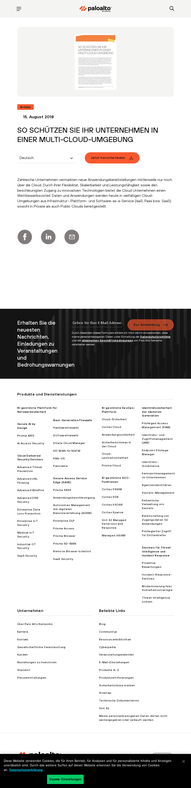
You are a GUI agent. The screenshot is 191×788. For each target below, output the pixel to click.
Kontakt (23, 639)
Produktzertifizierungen (116, 677)
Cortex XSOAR (112, 504)
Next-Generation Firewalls (72, 420)
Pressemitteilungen (31, 677)
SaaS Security (27, 555)
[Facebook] (24, 236)
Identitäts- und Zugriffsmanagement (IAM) (157, 438)
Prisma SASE (62, 490)
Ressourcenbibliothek (115, 639)
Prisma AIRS (25, 435)
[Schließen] (183, 761)
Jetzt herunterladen (108, 158)
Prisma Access (63, 528)
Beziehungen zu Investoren (37, 662)
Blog (102, 624)
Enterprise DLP (64, 520)
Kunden (22, 654)
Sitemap (105, 692)
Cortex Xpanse (112, 512)
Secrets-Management (158, 492)
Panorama (60, 466)
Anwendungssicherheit (118, 434)
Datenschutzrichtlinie (155, 336)
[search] (172, 8)
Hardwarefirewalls (66, 427)
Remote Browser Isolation (72, 551)
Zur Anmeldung (146, 324)
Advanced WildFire (30, 490)
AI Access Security (30, 443)
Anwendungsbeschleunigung (74, 497)
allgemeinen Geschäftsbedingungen (107, 340)
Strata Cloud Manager (69, 443)
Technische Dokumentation (119, 700)
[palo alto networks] (95, 9)
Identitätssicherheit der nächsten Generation (157, 411)
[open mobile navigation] (19, 8)
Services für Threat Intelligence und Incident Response (156, 551)
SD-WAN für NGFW (66, 450)
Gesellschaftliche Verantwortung (41, 647)
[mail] (71, 236)
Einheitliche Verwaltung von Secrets (153, 504)
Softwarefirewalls (65, 435)
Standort (24, 670)
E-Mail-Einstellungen (114, 662)
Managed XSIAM (113, 535)
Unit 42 (104, 708)
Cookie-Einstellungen (65, 779)
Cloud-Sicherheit (114, 419)
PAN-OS (59, 458)
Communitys (108, 631)
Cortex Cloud (111, 427)
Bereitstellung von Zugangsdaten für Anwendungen (155, 519)
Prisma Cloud (111, 465)
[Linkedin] (48, 236)
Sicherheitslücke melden (117, 685)
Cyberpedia (107, 647)
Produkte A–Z (109, 670)
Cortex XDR (110, 497)
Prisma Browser (64, 536)
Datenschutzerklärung (26, 770)
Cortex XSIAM (112, 489)
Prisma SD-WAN (64, 543)
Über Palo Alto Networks (35, 624)
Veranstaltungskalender (116, 654)
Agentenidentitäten (156, 485)
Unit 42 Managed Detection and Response (114, 524)
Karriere (22, 631)
